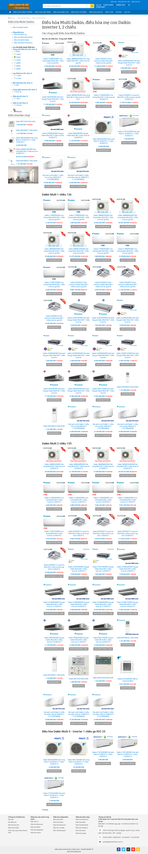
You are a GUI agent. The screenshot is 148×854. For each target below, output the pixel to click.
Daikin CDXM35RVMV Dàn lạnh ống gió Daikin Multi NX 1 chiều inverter (54, 355)
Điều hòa (114, 2)
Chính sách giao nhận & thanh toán (17, 831)
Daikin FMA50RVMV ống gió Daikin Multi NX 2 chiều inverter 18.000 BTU (78, 135)
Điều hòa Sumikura (82, 828)
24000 (18, 63)
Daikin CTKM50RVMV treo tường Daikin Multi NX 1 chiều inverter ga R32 (53, 61)
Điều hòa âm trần (124, 2)
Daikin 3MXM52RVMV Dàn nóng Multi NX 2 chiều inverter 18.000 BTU (78, 97)
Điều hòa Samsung (37, 824)
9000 (18, 51)
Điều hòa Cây (135, 2)
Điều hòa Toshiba (58, 828)
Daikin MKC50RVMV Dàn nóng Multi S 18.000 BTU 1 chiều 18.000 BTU (27, 140)
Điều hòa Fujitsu (58, 822)
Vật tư (127, 12)
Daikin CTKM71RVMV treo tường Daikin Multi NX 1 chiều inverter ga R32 (54, 285)
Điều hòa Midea (35, 827)
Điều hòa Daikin (58, 819)
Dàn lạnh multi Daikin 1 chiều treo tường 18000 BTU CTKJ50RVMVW (52, 177)
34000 (18, 69)
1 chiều (18, 75)
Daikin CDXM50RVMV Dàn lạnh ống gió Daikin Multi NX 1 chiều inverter (129, 63)
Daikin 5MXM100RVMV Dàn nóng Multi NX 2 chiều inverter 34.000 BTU (27, 151)
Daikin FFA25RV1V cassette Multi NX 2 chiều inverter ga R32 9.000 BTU (78, 533)
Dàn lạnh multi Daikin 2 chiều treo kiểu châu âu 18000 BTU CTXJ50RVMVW (78, 177)
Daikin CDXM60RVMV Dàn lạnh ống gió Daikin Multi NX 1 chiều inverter (103, 355)
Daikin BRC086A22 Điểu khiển (127, 387)
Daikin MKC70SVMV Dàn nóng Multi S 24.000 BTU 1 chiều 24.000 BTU (78, 762)
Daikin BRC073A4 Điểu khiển (103, 678)
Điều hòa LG (34, 821)
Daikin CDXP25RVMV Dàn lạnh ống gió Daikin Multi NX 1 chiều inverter (79, 320)
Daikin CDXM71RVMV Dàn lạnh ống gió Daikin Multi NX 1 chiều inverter (128, 355)
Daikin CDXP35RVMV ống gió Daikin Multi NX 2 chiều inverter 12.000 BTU (103, 569)
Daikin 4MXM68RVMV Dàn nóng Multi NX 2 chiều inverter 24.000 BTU (79, 466)
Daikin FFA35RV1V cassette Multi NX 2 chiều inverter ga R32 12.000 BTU (103, 533)
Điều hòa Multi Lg (20, 34)
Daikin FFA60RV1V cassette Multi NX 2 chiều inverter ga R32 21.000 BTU (54, 567)
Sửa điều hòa (12, 822)
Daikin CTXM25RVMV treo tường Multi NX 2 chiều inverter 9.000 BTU (54, 500)
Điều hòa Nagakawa (37, 830)
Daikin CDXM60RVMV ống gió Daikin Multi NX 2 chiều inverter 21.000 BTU (103, 604)
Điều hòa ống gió (61, 12)
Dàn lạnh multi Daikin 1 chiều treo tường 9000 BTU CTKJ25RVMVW (78, 426)
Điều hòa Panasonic (59, 825)
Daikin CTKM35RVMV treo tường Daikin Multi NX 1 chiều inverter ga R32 (54, 217)
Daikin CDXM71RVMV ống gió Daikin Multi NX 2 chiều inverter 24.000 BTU (127, 604)
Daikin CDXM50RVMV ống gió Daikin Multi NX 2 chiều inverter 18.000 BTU (53, 135)
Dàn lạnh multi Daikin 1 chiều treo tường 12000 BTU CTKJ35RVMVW (103, 426)
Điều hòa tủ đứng (79, 12)
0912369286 (135, 837)
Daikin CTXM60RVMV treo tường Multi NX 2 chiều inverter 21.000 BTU (127, 500)
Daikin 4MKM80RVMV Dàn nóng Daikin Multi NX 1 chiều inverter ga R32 (54, 251)
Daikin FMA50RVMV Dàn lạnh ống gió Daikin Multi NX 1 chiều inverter (53, 99)
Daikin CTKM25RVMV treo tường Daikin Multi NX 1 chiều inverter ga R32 (103, 251)
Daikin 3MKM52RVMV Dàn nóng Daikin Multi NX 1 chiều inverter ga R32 (78, 61)
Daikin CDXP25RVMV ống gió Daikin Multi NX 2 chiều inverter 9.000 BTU (78, 569)
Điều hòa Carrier (36, 832)
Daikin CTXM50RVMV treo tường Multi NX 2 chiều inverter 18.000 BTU (103, 97)
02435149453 (108, 5)
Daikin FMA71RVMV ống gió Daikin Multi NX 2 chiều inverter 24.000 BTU (103, 640)
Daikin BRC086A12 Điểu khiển (54, 426)
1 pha (18, 98)
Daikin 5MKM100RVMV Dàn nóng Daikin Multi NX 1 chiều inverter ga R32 (78, 251)
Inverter (19, 92)
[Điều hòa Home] (10, 12)
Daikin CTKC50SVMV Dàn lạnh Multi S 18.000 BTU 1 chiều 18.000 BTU (129, 134)
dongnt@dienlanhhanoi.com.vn (113, 842)
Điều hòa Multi (96, 12)
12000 (18, 54)
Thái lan (19, 105)
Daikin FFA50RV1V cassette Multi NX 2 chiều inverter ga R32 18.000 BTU (129, 97)
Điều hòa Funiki (80, 830)
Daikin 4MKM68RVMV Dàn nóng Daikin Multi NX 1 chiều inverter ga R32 (127, 217)
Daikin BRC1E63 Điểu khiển (25, 121)
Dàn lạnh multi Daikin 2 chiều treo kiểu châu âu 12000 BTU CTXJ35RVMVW (78, 714)
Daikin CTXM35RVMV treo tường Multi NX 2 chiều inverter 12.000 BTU (78, 500)
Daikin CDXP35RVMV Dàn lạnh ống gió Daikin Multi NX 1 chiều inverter (103, 320)
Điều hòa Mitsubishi (59, 830)
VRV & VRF (109, 12)
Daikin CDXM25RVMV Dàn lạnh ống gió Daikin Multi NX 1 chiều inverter (128, 320)
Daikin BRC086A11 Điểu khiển (26, 130)
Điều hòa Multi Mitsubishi (23, 37)
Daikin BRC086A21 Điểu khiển (26, 161)
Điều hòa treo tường (22, 12)
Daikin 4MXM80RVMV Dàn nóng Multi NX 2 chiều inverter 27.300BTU (103, 466)
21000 (18, 60)
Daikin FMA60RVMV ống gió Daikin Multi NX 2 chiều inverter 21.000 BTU (79, 640)
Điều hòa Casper (81, 833)
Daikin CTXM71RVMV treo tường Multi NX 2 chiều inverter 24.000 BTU (54, 533)
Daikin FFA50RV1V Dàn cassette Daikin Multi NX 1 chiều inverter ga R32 (103, 61)
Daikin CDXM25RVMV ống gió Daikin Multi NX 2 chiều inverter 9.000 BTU (127, 569)
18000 (18, 57)
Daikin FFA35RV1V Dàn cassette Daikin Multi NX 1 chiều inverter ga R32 (103, 285)
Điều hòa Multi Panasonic (23, 43)
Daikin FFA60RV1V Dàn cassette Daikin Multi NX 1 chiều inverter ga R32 (54, 318)
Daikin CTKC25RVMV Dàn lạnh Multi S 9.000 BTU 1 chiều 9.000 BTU (103, 754)
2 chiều (18, 78)
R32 (17, 85)
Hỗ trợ (119, 12)
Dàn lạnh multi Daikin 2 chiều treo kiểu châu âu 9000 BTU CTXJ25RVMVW (54, 714)
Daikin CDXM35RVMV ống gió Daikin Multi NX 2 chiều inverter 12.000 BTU (54, 604)
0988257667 (120, 5)
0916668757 (126, 837)
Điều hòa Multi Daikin (39, 18)
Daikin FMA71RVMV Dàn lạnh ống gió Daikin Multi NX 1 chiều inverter (103, 391)
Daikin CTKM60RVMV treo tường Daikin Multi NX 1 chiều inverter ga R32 (127, 251)
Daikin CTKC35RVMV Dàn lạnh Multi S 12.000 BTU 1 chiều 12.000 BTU (128, 754)
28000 (18, 66)
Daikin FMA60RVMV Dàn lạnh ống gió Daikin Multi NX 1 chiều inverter (79, 391)
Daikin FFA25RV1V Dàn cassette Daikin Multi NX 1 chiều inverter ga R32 (78, 285)
